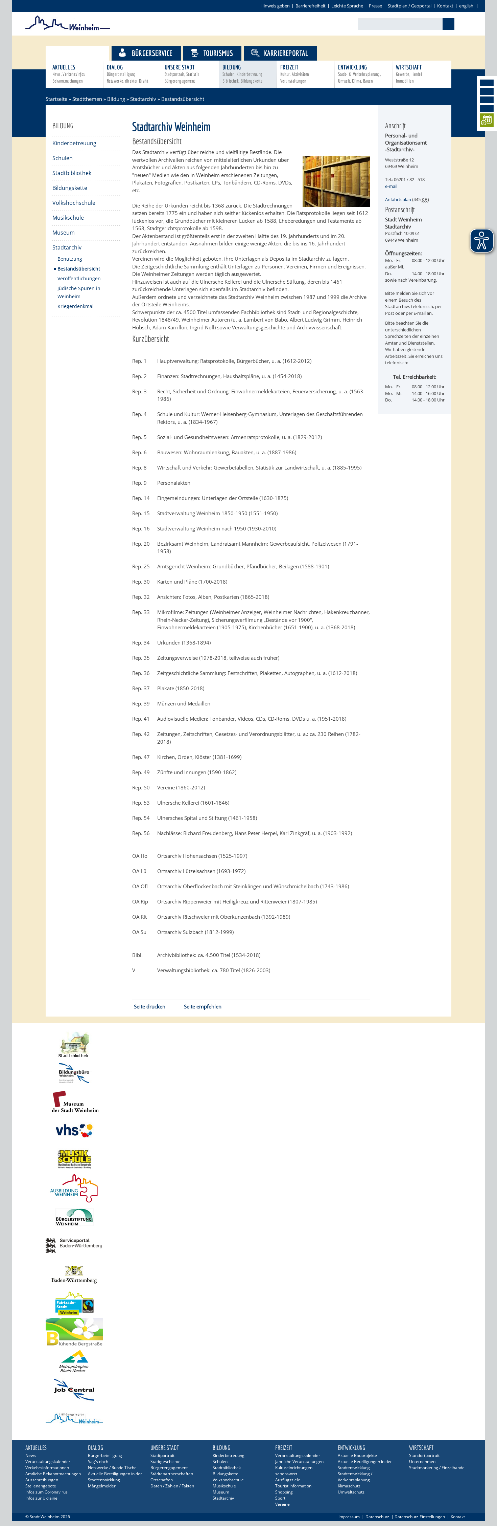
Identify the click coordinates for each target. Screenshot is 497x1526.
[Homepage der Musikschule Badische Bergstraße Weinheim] (248, 1159)
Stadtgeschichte (165, 1461)
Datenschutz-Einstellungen (420, 1517)
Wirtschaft (409, 74)
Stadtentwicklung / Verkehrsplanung (355, 1477)
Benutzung (69, 259)
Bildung (242, 74)
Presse (375, 6)
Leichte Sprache (347, 6)
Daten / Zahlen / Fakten (172, 1486)
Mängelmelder (102, 1486)
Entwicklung (359, 74)
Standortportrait (424, 1455)
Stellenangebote (40, 1486)
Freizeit (294, 74)
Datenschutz (377, 1517)
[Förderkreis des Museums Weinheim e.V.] (248, 1102)
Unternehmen (422, 1461)
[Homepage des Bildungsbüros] (248, 1073)
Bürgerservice (152, 53)
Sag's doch (98, 1461)
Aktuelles (68, 74)
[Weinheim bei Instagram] (487, 91)
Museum (63, 232)
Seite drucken (149, 1006)
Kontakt (445, 6)
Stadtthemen (83, 53)
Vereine (282, 1504)
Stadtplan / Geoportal (409, 6)
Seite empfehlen (202, 1006)
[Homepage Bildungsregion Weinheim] (248, 1418)
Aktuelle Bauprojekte (357, 1455)
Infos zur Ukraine (41, 1498)
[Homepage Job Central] (248, 1389)
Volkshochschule (73, 202)
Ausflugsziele (287, 1480)
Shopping (284, 1492)
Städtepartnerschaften (171, 1474)
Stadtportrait (162, 1455)
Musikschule (68, 217)
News (30, 1455)
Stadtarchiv (143, 98)
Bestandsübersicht (78, 268)
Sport (280, 1498)
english (466, 6)
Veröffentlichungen (79, 278)
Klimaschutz (349, 1486)
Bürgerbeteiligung (105, 1455)
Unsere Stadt (182, 74)
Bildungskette (69, 188)
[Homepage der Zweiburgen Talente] (248, 1188)
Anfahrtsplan (398, 199)
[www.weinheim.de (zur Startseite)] (67, 29)
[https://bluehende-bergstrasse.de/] (248, 1332)
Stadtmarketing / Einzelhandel (437, 1467)
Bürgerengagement (169, 1467)
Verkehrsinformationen (47, 1467)
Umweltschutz (351, 1492)
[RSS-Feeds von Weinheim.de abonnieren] (487, 108)
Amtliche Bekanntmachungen (53, 1474)
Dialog (127, 74)
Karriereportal (286, 53)
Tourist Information (293, 1486)
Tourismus (218, 53)
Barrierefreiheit (310, 6)
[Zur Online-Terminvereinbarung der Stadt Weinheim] (487, 121)
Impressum (349, 1517)
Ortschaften (161, 1480)
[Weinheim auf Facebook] (487, 83)
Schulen (62, 158)
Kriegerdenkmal (75, 306)
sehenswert (286, 1474)
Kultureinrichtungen (293, 1467)
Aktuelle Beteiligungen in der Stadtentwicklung (115, 1477)
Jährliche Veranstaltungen (299, 1461)
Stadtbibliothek (71, 173)
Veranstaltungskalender (47, 1461)
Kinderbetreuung (74, 143)
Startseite (56, 98)
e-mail (391, 186)
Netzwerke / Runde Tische (112, 1467)
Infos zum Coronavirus (46, 1492)
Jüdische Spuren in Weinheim (78, 292)
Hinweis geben (275, 6)
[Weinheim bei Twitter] (487, 99)
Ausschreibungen (41, 1480)
